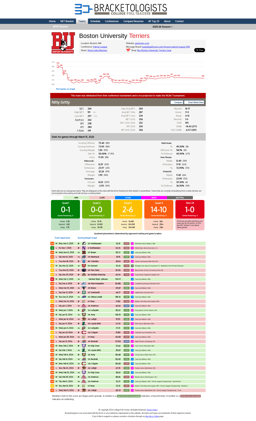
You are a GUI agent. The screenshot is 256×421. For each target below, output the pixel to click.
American (93, 306)
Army (91, 315)
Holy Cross (93, 346)
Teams (82, 21)
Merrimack (93, 257)
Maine (92, 288)
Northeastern (94, 243)
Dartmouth (94, 292)
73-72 (118, 386)
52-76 (118, 248)
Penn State (93, 270)
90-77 (118, 252)
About (167, 21)
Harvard (92, 266)
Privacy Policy (152, 410)
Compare (178, 102)
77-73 (118, 328)
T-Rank (80, 130)
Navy (91, 301)
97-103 (118, 341)
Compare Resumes (133, 21)
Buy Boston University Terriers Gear (154, 50)
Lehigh (92, 319)
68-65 (118, 377)
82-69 (118, 359)
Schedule (95, 21)
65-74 (118, 275)
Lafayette (93, 310)
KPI (82, 127)
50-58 (118, 337)
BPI (82, 123)
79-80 (118, 332)
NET (82, 108)
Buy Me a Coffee (152, 416)
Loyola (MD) (94, 323)
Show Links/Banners (97, 50)
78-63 (118, 372)
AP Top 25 (153, 21)
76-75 (118, 243)
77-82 (118, 301)
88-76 (118, 297)
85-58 (118, 363)
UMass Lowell (95, 297)
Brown (92, 252)
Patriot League (100, 47)
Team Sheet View (195, 102)
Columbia (93, 261)
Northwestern (94, 248)
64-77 (118, 292)
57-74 (118, 323)
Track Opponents (62, 238)
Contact (179, 21)
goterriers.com (142, 43)
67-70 (118, 368)
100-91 (118, 315)
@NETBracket (60, 26)
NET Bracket (67, 21)
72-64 (118, 346)
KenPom (79, 119)
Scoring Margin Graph (87, 238)
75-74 (118, 266)
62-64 (118, 306)
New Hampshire (96, 283)
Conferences (112, 21)
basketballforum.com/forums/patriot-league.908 (166, 47)
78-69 (118, 350)
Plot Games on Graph (65, 89)
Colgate (93, 332)
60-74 (118, 390)
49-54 (118, 261)
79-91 (118, 257)
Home (52, 21)
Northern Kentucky (96, 275)
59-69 (118, 288)
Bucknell (93, 341)
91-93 (118, 319)
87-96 (118, 270)
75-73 (118, 381)
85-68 (118, 355)
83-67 (118, 310)
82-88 (118, 283)
